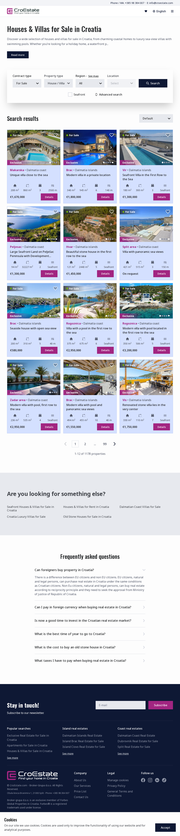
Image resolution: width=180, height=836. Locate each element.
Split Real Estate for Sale (134, 747)
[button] (90, 569)
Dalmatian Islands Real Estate (82, 735)
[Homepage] (23, 11)
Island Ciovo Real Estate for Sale (83, 747)
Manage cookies (118, 780)
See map (93, 76)
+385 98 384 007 (61, 793)
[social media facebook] (143, 780)
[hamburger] (172, 11)
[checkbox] (70, 94)
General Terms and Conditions (120, 793)
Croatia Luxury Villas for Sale (26, 516)
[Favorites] (146, 11)
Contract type (22, 76)
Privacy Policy (116, 786)
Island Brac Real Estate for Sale (83, 741)
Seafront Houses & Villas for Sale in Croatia (30, 508)
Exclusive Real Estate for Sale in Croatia (28, 738)
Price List (80, 791)
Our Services (82, 786)
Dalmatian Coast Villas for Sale (140, 507)
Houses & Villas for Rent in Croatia (86, 507)
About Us (80, 780)
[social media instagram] (150, 780)
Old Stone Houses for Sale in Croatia (87, 516)
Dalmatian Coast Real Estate (136, 735)
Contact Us (81, 797)
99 (105, 444)
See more (12, 757)
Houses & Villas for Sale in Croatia (29, 751)
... (95, 444)
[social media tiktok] (164, 780)
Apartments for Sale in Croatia (27, 745)
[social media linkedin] (157, 780)
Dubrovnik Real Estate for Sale (138, 741)
